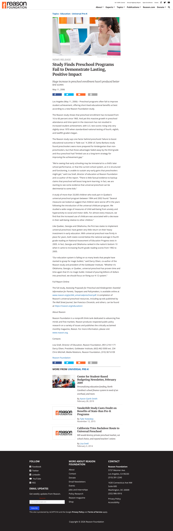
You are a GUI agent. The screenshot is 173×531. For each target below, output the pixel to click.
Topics (120, 7)
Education (65, 13)
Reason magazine (77, 497)
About (99, 7)
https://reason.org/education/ (68, 306)
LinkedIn (36, 474)
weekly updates (40, 493)
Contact (72, 473)
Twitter (35, 470)
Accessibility (113, 502)
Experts (109, 7)
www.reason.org (60, 332)
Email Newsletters (77, 481)
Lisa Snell (84, 443)
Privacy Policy (114, 498)
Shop (71, 501)
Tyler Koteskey (87, 418)
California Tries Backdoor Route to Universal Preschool (98, 430)
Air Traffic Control (120, 2)
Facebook (36, 466)
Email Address (37, 498)
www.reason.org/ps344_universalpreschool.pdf (74, 295)
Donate (160, 7)
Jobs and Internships (78, 489)
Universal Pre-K (79, 13)
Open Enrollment (148, 2)
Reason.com (149, 7)
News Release (61, 59)
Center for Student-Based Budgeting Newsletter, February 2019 (96, 379)
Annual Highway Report (134, 2)
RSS (34, 482)
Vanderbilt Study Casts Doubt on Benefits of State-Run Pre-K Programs (97, 411)
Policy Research (76, 493)
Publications (133, 7)
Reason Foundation (61, 357)
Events (156, 2)
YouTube (37, 478)
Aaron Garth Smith (88, 398)
